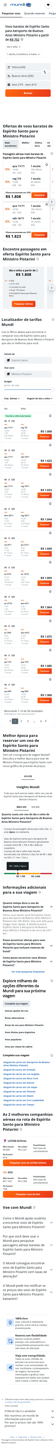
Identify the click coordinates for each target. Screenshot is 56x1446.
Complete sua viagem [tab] (16, 1003)
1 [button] (15, 721)
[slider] (53, 389)
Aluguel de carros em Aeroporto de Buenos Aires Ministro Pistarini (26, 1064)
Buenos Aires (36, 1437)
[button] (5, 4)
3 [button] (27, 721)
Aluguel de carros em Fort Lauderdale (23, 1100)
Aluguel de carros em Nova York (20, 1078)
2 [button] (21, 721)
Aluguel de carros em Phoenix (19, 1091)
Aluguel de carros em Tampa (18, 1104)
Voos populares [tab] (13, 1039)
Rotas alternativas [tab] (14, 1017)
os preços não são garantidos (17, 1402)
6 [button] (41, 721)
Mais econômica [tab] (10, 144)
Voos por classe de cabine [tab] (18, 1046)
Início (12, 1437)
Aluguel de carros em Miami (18, 1095)
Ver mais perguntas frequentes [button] (28, 971)
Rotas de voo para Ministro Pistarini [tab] (24, 1025)
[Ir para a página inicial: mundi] (21, 5)
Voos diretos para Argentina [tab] (20, 1032)
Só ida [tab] (49, 144)
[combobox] (31, 360)
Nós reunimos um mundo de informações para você (22, 1417)
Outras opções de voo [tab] (16, 1010)
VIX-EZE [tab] (28, 776)
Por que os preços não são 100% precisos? (24, 1424)
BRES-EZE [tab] (21, 806)
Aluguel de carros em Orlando (19, 1069)
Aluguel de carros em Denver (18, 1082)
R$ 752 (14, 39)
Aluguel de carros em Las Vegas (20, 1087)
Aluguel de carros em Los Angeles (21, 1074)
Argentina (22, 1437)
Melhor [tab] (25, 142)
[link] (23, 304)
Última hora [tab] (38, 144)
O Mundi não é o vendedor (20, 1411)
